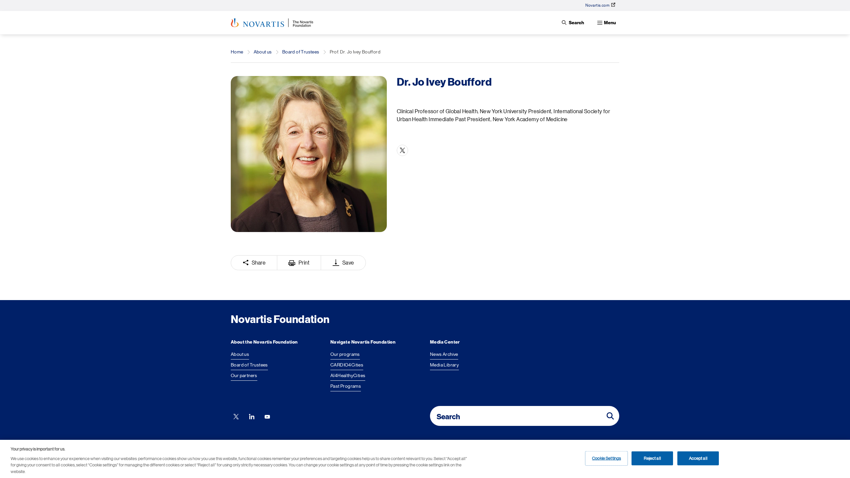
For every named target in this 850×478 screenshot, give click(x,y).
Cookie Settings (606, 458)
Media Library (444, 364)
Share (259, 263)
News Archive (444, 354)
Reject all (652, 458)
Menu (610, 22)
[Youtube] (267, 416)
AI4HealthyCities (347, 375)
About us (263, 51)
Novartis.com (597, 5)
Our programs (345, 354)
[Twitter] (402, 150)
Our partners (244, 375)
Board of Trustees (300, 51)
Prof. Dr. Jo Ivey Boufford (355, 51)
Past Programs (345, 386)
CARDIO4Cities (346, 364)
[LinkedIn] (251, 416)
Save (348, 263)
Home (237, 51)
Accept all (698, 458)
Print (303, 263)
